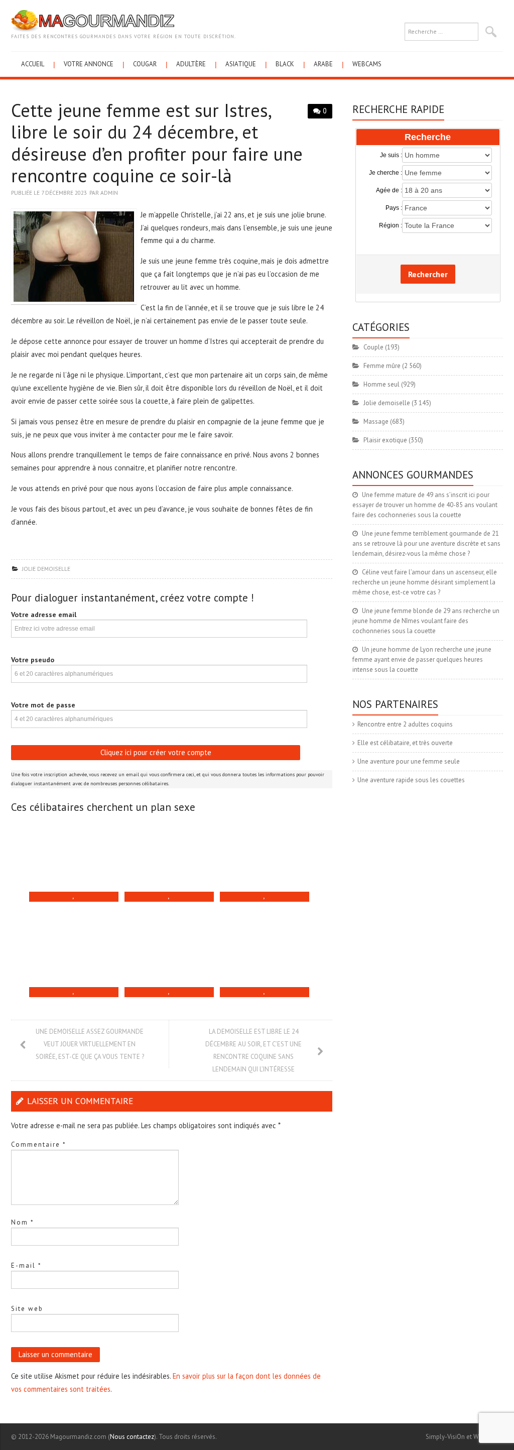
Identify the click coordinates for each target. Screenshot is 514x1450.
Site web (27, 1308)
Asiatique (240, 64)
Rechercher (428, 274)
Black (285, 64)
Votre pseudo (32, 659)
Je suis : (391, 155)
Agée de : (389, 190)
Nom (22, 1222)
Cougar (145, 64)
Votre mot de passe (43, 704)
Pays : (394, 207)
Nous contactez (132, 1436)
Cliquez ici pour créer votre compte (155, 752)
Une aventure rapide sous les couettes (411, 780)
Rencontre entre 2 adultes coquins (405, 724)
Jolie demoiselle (46, 568)
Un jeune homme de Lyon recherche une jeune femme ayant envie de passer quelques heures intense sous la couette (421, 659)
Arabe (323, 64)
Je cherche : (385, 172)
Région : (390, 225)
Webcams (366, 64)
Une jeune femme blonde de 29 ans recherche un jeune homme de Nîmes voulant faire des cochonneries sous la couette (425, 621)
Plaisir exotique (385, 440)
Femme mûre (382, 365)
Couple (373, 347)
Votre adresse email (43, 614)
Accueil (32, 64)
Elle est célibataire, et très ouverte (405, 743)
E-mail (26, 1265)
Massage (376, 421)
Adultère (191, 64)
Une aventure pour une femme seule (408, 761)
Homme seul (381, 384)
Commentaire (38, 1144)
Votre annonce (88, 64)
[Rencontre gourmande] (92, 20)
